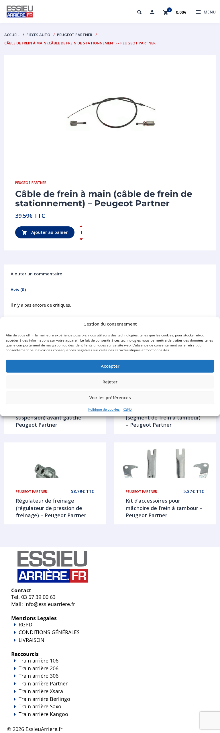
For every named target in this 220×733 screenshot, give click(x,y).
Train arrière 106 (38, 660)
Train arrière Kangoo (43, 714)
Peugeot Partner (74, 34)
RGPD (127, 409)
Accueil (11, 34)
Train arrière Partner (43, 683)
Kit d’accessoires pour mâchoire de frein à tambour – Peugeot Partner (164, 508)
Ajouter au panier (49, 232)
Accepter (110, 366)
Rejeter (110, 382)
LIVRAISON (31, 639)
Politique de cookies (104, 409)
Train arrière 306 (38, 675)
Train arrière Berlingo (44, 698)
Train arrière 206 (38, 668)
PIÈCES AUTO (38, 34)
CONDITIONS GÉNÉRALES (49, 632)
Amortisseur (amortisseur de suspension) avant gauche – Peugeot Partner (52, 417)
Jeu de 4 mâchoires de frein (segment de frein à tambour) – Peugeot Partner (163, 417)
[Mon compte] (152, 12)
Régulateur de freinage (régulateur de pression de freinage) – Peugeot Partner (51, 508)
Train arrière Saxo (40, 706)
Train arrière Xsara (41, 691)
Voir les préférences (110, 398)
